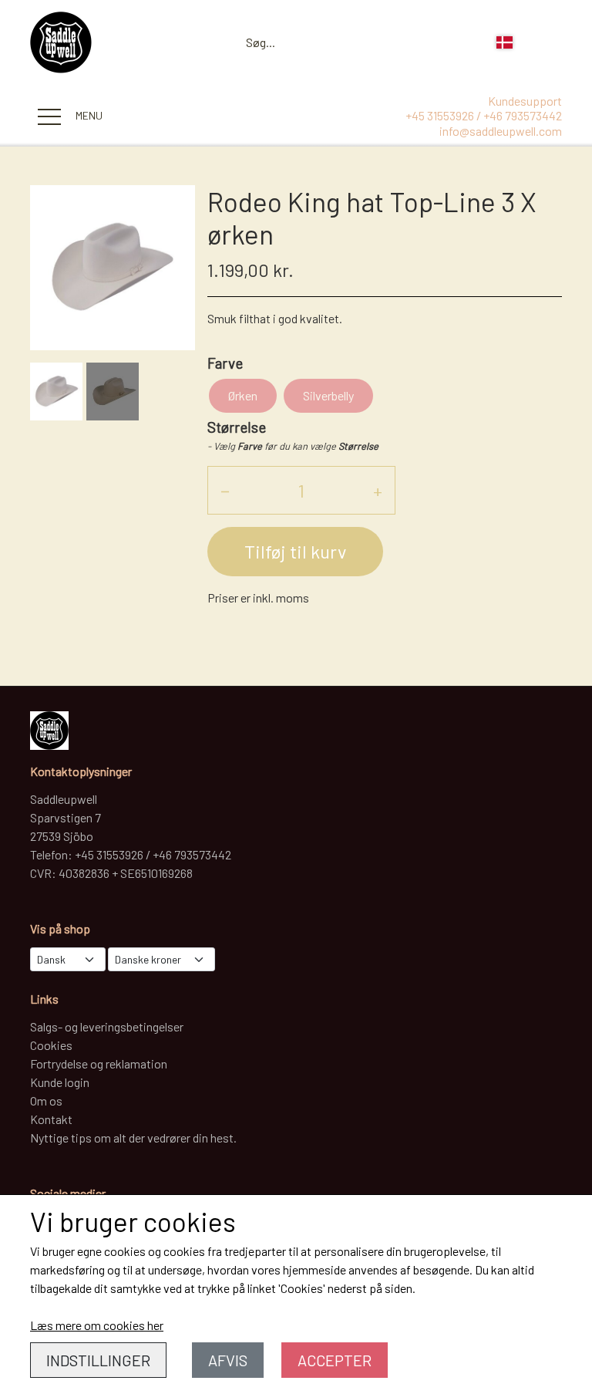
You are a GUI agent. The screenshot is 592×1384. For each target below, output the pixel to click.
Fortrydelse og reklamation (98, 1063)
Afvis (227, 1360)
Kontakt (51, 1119)
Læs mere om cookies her (96, 1325)
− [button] (225, 490)
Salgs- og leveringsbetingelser (106, 1026)
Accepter (335, 1360)
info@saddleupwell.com (500, 130)
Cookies (51, 1045)
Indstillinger (98, 1360)
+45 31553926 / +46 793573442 (483, 115)
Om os (46, 1100)
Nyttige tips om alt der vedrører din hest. (133, 1137)
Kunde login (59, 1082)
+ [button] (377, 490)
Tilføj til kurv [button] (295, 551)
